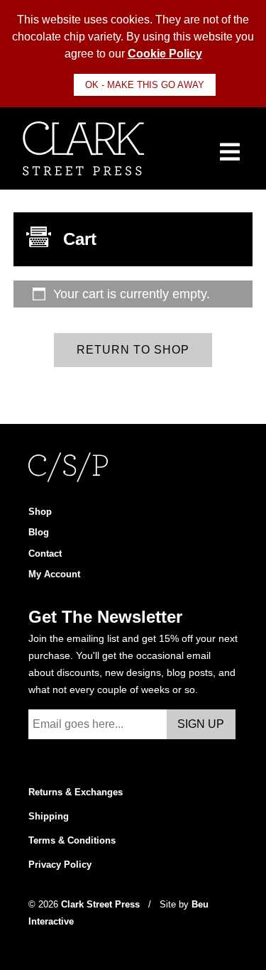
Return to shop (133, 350)
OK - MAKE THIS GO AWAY (144, 85)
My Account (54, 574)
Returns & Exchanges (75, 792)
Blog (38, 532)
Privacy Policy (60, 864)
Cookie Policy (165, 54)
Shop (40, 511)
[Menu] (230, 151)
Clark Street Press (102, 904)
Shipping (48, 816)
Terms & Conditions (72, 840)
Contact (45, 553)
